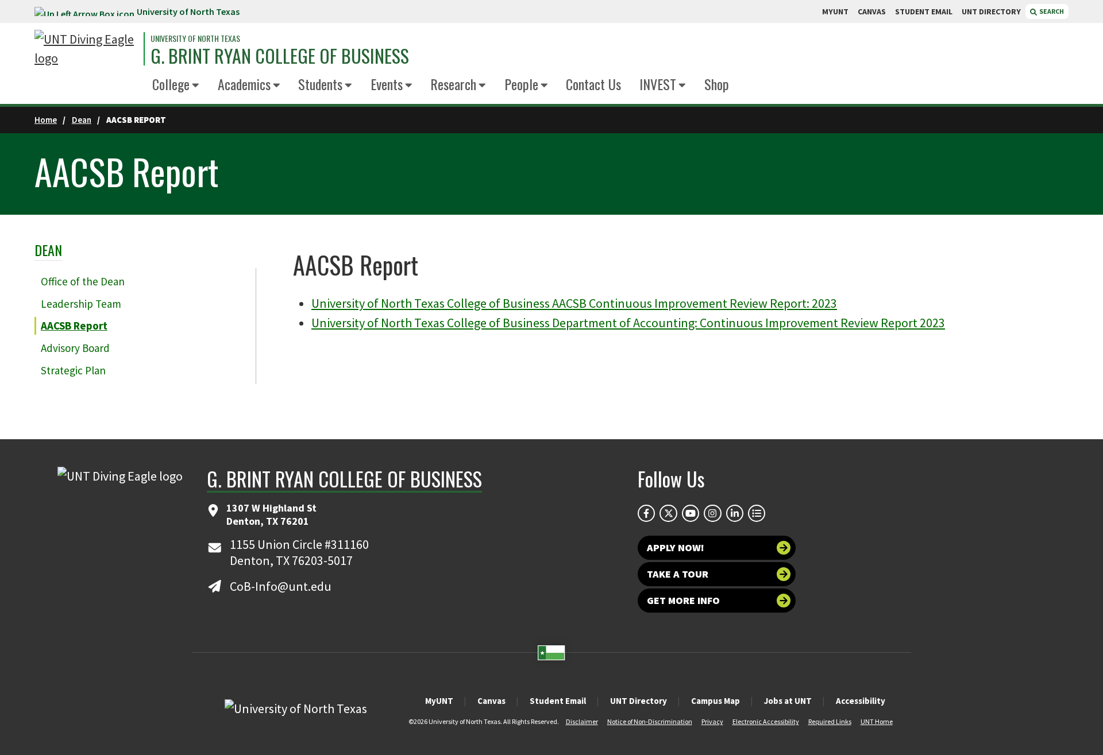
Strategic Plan (73, 370)
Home (45, 119)
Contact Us (593, 83)
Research (453, 83)
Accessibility (860, 700)
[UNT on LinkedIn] (734, 513)
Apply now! (675, 547)
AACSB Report (74, 325)
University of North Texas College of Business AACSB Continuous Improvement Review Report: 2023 (574, 303)
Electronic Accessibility (765, 721)
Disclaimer (582, 721)
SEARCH (1051, 11)
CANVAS (872, 11)
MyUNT (439, 700)
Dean (81, 119)
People (521, 83)
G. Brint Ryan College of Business (280, 56)
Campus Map (715, 700)
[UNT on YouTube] (690, 513)
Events (387, 83)
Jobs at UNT (788, 700)
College (171, 83)
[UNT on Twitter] (668, 513)
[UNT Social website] (756, 513)
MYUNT (835, 11)
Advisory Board (75, 348)
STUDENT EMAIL (923, 11)
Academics (244, 83)
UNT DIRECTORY (991, 11)
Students (320, 83)
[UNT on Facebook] (646, 513)
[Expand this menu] (195, 85)
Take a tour (677, 573)
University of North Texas (188, 11)
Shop (716, 83)
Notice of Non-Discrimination (649, 721)
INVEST (657, 83)
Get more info (683, 600)
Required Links (829, 721)
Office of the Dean (83, 281)
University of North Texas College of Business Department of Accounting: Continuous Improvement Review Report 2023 (628, 323)
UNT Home (877, 721)
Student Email (558, 700)
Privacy (712, 721)
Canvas (491, 700)
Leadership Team (81, 304)
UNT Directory (638, 700)
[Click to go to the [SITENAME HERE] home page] (86, 49)
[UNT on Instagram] (712, 513)
